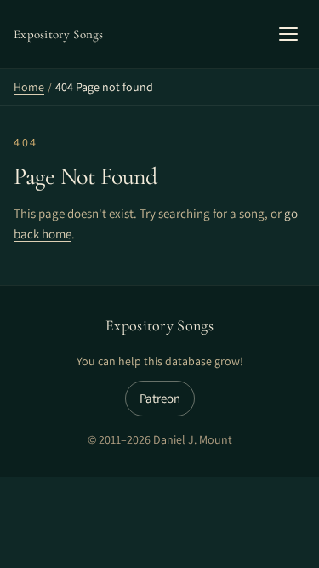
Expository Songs (159, 325)
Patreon (160, 398)
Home (29, 87)
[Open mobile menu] (288, 34)
